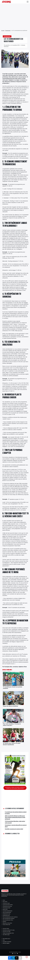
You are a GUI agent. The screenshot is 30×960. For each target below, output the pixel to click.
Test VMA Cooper (6, 934)
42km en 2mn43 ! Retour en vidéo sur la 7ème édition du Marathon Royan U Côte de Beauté (15, 817)
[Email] (20, 958)
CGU (4, 940)
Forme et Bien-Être (6, 924)
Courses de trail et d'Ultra (8, 904)
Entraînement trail (6, 915)
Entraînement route (6, 913)
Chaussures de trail (6, 907)
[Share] (10, 958)
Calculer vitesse (6, 928)
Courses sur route (6, 903)
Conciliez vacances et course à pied (14, 829)
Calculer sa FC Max (6, 931)
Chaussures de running (7, 906)
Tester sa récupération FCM (8, 933)
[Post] (16, 958)
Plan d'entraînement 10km (8, 920)
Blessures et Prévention (7, 923)
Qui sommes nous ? (6, 938)
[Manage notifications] (27, 957)
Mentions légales (6, 943)
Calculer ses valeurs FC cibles (9, 930)
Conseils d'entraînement (7, 910)
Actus (4, 900)
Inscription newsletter (7, 941)
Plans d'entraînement (7, 912)
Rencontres (5, 901)
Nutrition (4, 921)
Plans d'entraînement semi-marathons (10, 916)
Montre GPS (5, 909)
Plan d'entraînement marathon (9, 918)
